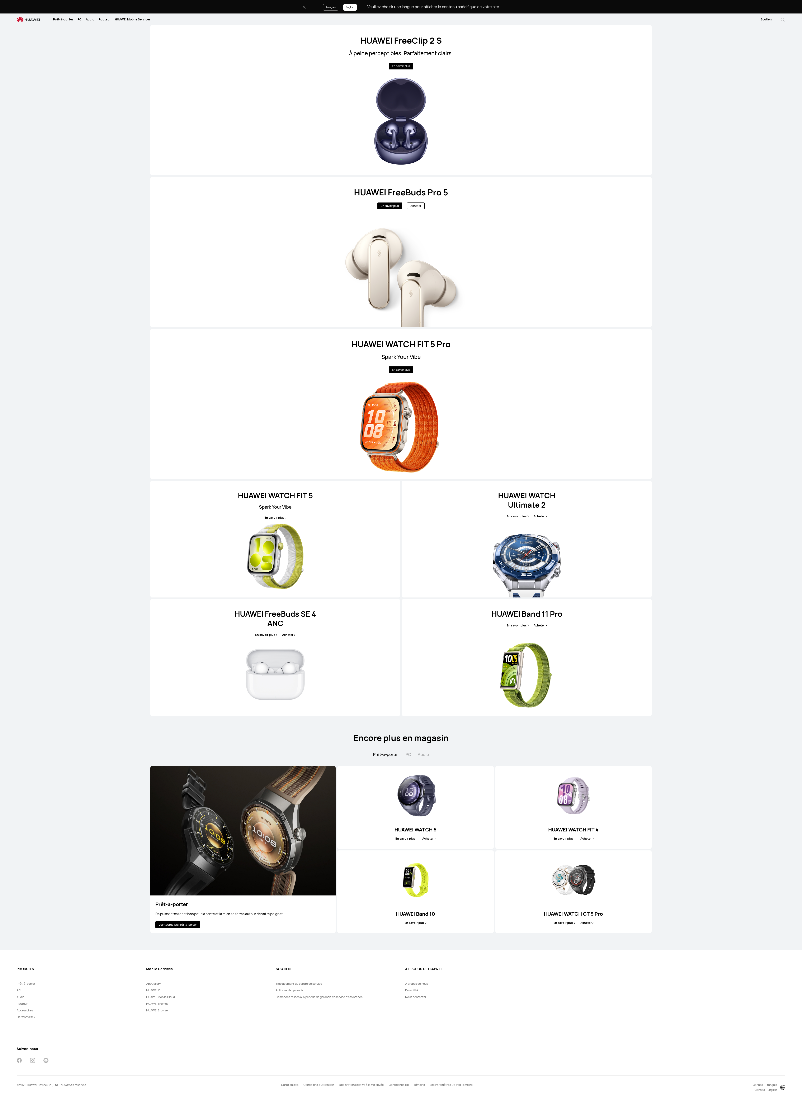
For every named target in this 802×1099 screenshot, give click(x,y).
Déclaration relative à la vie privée (361, 1085)
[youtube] (45, 1061)
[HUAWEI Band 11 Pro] (527, 657)
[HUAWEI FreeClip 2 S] (401, 100)
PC (79, 19)
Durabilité (411, 990)
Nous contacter (415, 997)
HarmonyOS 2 (26, 1017)
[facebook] (19, 1061)
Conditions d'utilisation (318, 1085)
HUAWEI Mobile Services (133, 19)
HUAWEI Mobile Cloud (160, 997)
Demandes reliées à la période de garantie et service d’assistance (319, 997)
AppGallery (153, 984)
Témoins (419, 1085)
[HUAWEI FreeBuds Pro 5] (401, 252)
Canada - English (766, 1090)
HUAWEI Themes (157, 1004)
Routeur (105, 19)
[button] (782, 19)
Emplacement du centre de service (299, 984)
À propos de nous (416, 984)
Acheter (415, 206)
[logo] (28, 19)
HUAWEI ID (153, 990)
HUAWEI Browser (157, 1010)
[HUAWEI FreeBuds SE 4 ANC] (275, 657)
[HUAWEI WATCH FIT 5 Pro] (401, 404)
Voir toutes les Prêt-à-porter (178, 925)
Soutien (766, 19)
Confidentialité (399, 1085)
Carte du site (289, 1085)
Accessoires (25, 1010)
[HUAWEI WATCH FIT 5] (275, 539)
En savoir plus (401, 66)
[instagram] (32, 1061)
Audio (90, 19)
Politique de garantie (289, 990)
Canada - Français (765, 1085)
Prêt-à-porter (63, 19)
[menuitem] (63, 19)
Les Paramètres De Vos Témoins (451, 1085)
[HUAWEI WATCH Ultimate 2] (527, 539)
